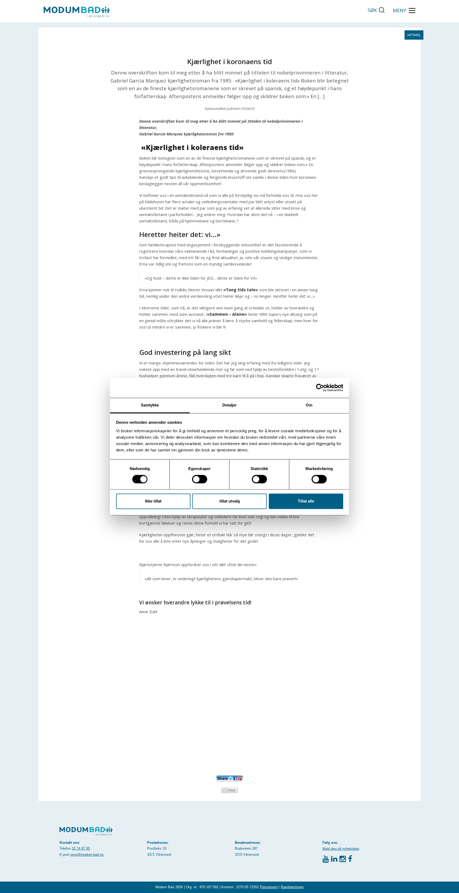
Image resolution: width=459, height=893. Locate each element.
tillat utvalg (229, 501)
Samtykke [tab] (150, 405)
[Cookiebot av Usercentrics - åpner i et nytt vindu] (320, 388)
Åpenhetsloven (292, 887)
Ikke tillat (153, 501)
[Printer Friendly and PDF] (229, 789)
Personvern (269, 887)
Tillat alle (306, 501)
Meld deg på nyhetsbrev (340, 849)
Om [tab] (309, 405)
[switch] (199, 479)
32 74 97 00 (81, 848)
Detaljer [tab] (229, 405)
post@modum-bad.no (87, 855)
